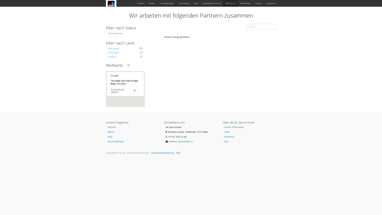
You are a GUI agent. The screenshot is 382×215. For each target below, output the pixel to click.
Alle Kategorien (115, 33)
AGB (226, 141)
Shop (110, 136)
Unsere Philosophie (234, 127)
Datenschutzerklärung (162, 152)
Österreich (125, 52)
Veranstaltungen (115, 141)
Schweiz (125, 56)
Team (227, 131)
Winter (110, 131)
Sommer (111, 127)
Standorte (229, 136)
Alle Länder (125, 48)
